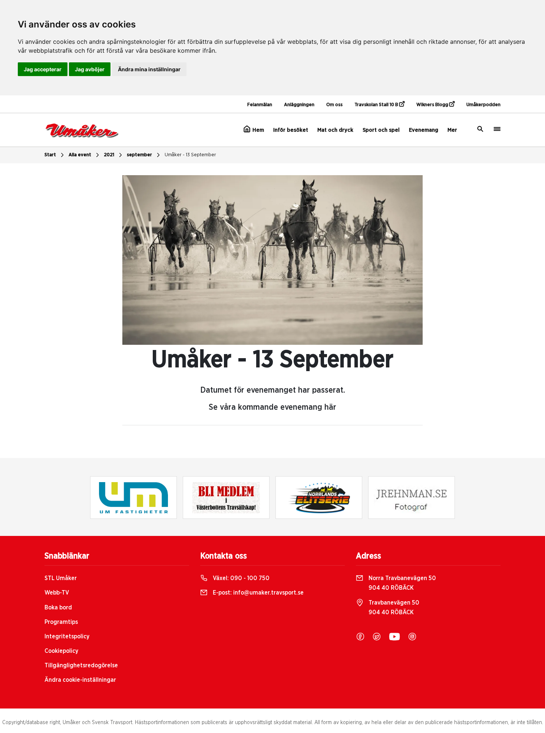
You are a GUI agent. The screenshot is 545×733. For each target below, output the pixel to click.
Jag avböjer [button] (90, 69)
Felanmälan (259, 104)
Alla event (80, 155)
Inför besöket (290, 130)
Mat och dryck (335, 130)
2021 (109, 155)
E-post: (257, 593)
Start (50, 155)
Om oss (334, 104)
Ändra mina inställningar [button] (149, 69)
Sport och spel (381, 130)
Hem (257, 130)
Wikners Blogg (432, 104)
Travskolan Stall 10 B (376, 104)
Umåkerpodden (483, 104)
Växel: (240, 578)
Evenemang (423, 130)
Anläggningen (299, 104)
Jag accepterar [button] (43, 69)
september (139, 155)
